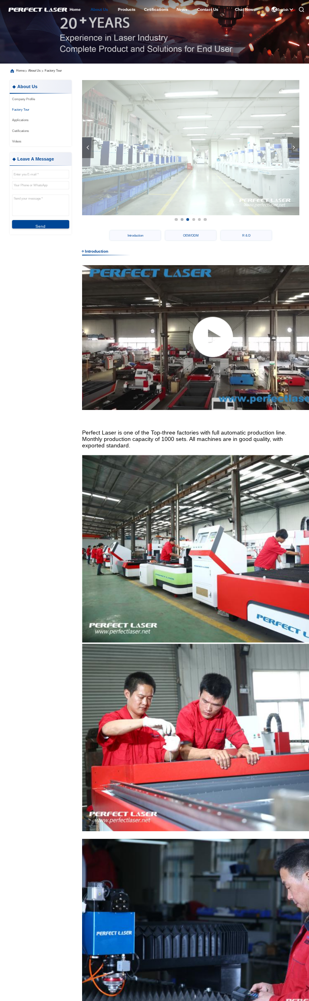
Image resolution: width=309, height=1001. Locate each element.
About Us (34, 70)
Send (40, 226)
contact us (207, 9)
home (75, 9)
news (182, 9)
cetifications (156, 9)
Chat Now (244, 9)
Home (20, 70)
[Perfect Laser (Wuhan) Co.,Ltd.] (37, 9)
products (127, 9)
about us (99, 9)
